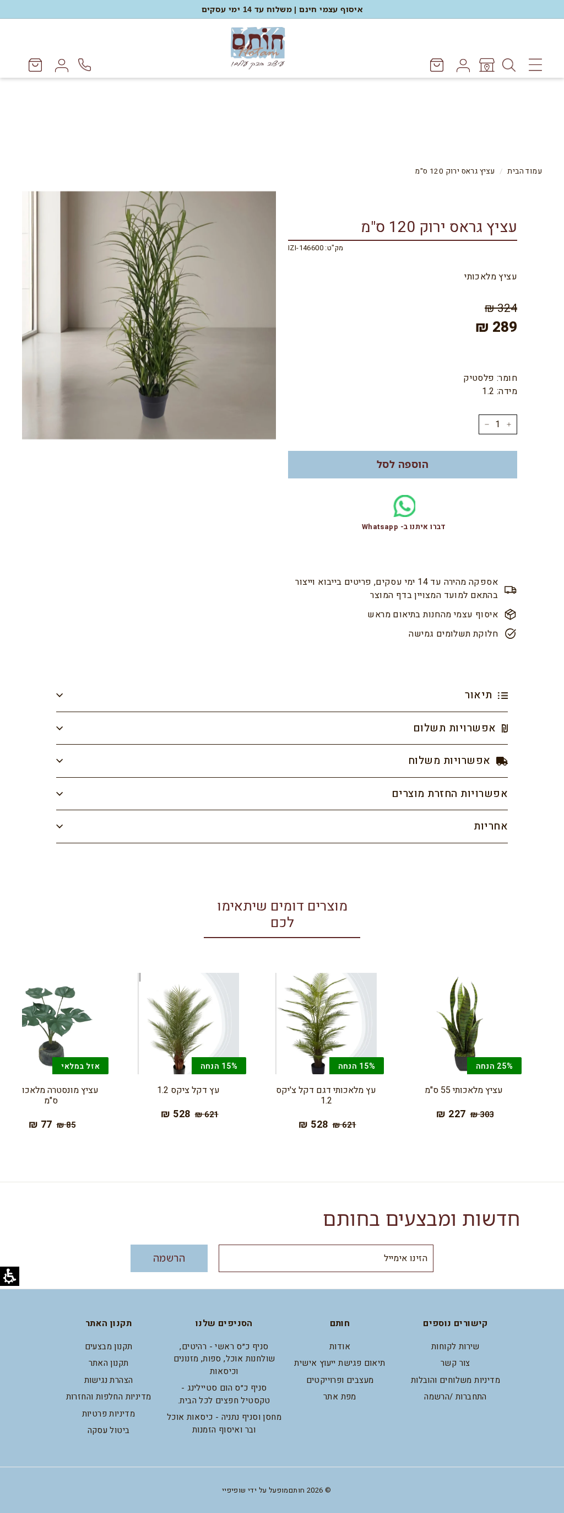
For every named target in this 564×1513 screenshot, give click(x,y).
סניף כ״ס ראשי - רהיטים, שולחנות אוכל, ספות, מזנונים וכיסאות (224, 1358)
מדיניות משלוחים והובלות (455, 1380)
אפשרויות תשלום (456, 728)
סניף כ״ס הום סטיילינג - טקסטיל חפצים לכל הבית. (224, 1394)
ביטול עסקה (109, 1430)
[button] (402, 464)
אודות (339, 1346)
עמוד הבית (524, 171)
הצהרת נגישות (108, 1380)
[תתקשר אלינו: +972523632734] (86, 65)
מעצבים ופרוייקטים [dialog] (340, 1380)
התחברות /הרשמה (455, 1397)
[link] (486, 65)
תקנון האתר (109, 1363)
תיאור (480, 695)
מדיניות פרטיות (108, 1414)
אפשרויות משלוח (451, 760)
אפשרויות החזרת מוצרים (450, 793)
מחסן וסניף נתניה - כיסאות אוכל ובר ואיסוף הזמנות (224, 1423)
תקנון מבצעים (109, 1346)
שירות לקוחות (455, 1346)
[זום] (149, 315)
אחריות (491, 826)
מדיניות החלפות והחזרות (108, 1397)
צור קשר (455, 1363)
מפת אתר (339, 1397)
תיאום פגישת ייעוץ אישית (339, 1363)
